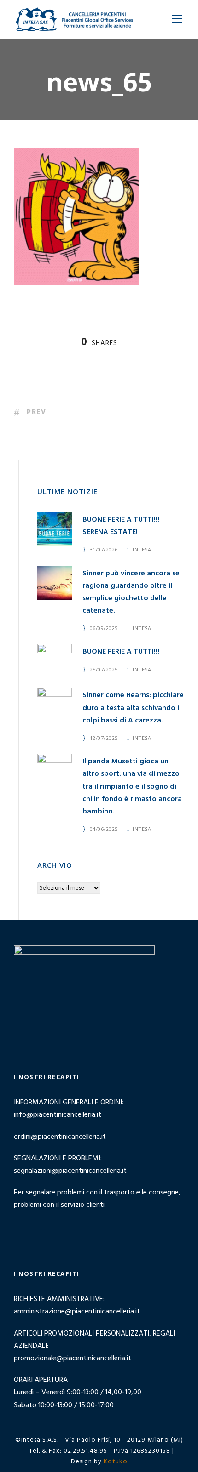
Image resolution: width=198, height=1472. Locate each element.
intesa (142, 549)
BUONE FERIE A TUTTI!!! (120, 652)
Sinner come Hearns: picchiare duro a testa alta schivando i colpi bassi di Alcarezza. (133, 707)
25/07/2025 (104, 669)
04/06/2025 (104, 828)
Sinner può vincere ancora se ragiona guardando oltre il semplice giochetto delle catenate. (131, 592)
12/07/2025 (104, 737)
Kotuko (116, 1461)
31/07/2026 (104, 549)
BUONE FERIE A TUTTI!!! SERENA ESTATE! (120, 526)
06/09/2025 (104, 628)
